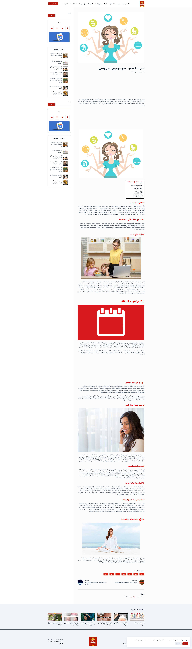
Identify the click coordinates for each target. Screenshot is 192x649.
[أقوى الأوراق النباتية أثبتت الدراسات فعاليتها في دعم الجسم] (65, 80)
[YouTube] (52, 28)
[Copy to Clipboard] (106, 574)
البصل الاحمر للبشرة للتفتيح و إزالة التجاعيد (71, 624)
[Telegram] (118, 574)
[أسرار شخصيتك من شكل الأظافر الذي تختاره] (65, 68)
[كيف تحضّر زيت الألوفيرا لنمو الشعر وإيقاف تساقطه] (88, 617)
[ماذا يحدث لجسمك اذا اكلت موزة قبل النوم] (65, 93)
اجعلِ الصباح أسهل (139, 186)
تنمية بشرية (126, 4)
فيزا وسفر (90, 4)
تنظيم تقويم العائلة (138, 188)
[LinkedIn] (124, 574)
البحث (69, 13)
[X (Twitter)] (136, 574)
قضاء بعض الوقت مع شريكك (138, 195)
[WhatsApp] (112, 574)
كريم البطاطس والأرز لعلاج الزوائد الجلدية (104, 624)
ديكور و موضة (117, 4)
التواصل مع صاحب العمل (138, 189)
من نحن (61, 643)
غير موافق (178, 643)
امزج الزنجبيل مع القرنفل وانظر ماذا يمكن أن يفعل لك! (56, 55)
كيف (110, 4)
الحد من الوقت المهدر (139, 192)
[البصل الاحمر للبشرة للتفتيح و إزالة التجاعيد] (71, 617)
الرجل (105, 4)
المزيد (66, 4)
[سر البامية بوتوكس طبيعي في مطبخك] (55, 617)
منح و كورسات (82, 4)
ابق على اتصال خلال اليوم (138, 191)
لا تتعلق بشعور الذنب (138, 184)
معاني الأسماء (98, 4)
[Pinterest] (130, 574)
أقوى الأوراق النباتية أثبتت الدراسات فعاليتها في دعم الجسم (56, 80)
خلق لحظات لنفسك (138, 197)
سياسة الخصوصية (58, 641)
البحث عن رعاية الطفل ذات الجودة (136, 185)
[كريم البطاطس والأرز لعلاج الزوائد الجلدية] (104, 617)
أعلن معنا (52, 3)
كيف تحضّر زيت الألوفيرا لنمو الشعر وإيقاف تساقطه (88, 624)
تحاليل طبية (73, 4)
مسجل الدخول (134, 597)
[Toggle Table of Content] (141, 182)
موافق (185, 643)
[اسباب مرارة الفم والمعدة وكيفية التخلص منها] (65, 74)
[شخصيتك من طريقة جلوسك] (65, 63)
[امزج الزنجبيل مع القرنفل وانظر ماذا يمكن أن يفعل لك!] (65, 55)
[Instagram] (57, 28)
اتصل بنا (50, 641)
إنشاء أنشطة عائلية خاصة (138, 193)
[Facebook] (142, 574)
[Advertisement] (111, 86)
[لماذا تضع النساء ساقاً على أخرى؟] (65, 88)
